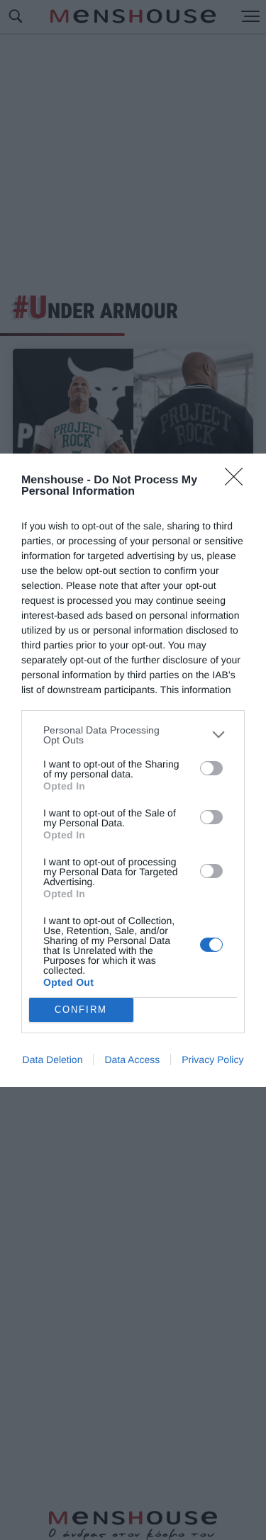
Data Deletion (53, 1059)
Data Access (132, 1059)
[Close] (238, 481)
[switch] (211, 768)
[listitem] (133, 735)
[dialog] (133, 770)
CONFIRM (81, 1009)
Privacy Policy (212, 1059)
